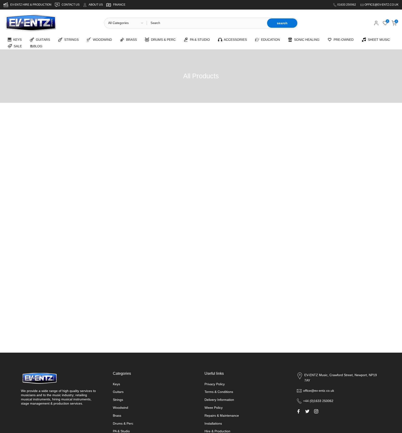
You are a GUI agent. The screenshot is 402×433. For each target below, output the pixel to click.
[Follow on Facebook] (298, 411)
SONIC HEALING (305, 39)
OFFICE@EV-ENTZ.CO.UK (382, 4)
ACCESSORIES (234, 39)
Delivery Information (219, 400)
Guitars (118, 392)
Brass (117, 415)
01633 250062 (347, 4)
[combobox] (206, 23)
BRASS (130, 39)
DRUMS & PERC (162, 39)
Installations (213, 423)
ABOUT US (96, 4)
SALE (17, 46)
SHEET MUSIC (378, 39)
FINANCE (119, 4)
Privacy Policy (214, 384)
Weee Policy (213, 407)
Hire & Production (217, 431)
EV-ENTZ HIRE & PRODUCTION (31, 4)
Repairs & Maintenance (221, 415)
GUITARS (42, 39)
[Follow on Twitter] (307, 411)
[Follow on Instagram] (316, 411)
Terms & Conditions (218, 392)
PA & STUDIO (199, 39)
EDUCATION (269, 39)
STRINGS (70, 39)
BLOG (37, 46)
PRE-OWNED (343, 39)
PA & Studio (121, 431)
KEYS (16, 39)
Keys (116, 384)
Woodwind (120, 407)
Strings (118, 400)
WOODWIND (101, 39)
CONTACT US (71, 4)
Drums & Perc (123, 423)
